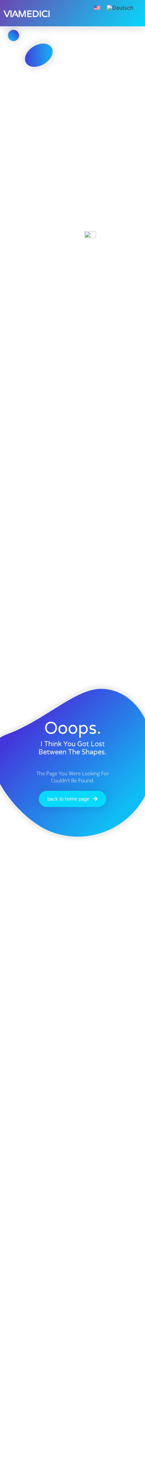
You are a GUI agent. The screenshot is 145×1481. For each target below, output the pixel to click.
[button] (77, 7)
